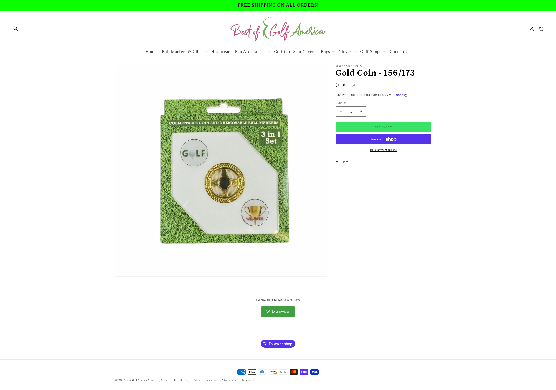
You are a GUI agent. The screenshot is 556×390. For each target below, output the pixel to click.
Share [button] (345, 162)
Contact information (205, 380)
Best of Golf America (135, 380)
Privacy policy (230, 380)
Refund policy (182, 380)
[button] (15, 28)
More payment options (383, 149)
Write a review (278, 311)
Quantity (341, 103)
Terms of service (251, 380)
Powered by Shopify (158, 380)
